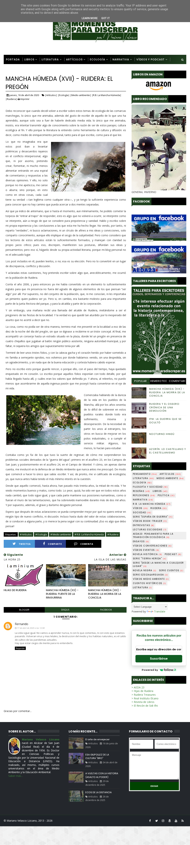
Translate (159, 611)
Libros (29, 59)
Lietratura (142, 587)
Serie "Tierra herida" (149, 558)
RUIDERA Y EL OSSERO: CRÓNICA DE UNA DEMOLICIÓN (164, 407)
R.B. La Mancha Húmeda (152, 503)
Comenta (86, 544)
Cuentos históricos (149, 583)
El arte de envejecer (97, 739)
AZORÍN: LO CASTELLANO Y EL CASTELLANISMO (167, 450)
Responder (20, 648)
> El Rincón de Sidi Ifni (145, 705)
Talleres (12, 69)
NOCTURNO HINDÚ (162, 434)
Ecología (97, 59)
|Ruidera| (11, 99)
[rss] (182, 820)
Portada (13, 59)
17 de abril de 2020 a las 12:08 (31, 628)
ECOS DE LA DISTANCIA (98, 792)
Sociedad (142, 512)
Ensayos (141, 541)
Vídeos (140, 508)
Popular (140, 381)
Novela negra (144, 570)
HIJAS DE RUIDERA (15, 590)
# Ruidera (112, 534)
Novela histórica (147, 554)
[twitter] (156, 820)
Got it (105, 18)
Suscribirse (159, 658)
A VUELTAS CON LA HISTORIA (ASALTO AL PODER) (101, 775)
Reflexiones (144, 495)
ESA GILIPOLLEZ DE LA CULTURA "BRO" (97, 756)
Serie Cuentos (171, 570)
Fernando (21, 624)
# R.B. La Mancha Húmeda (89, 534)
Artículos (74, 59)
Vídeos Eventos (146, 550)
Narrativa (120, 59)
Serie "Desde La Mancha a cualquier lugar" (158, 564)
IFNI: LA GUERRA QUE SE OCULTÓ (165, 420)
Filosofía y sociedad (150, 486)
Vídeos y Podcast (150, 59)
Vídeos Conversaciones (152, 545)
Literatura (50, 59)
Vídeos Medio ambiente (151, 578)
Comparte (55, 544)
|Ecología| (64, 95)
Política (166, 495)
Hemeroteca (158, 381)
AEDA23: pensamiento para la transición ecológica (153, 535)
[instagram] (163, 820)
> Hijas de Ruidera (142, 691)
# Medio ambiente (60, 534)
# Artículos (26, 534)
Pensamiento (145, 474)
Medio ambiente (170, 478)
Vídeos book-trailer (150, 521)
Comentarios (177, 381)
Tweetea (25, 544)
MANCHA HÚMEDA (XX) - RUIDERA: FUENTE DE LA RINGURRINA (62, 594)
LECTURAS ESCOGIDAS (150, 529)
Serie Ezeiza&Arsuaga (150, 574)
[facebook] (150, 820)
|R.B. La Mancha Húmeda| (106, 95)
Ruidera (158, 508)
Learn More (90, 18)
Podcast (173, 554)
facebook (106, 609)
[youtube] (176, 820)
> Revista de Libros (143, 702)
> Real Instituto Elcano (145, 698)
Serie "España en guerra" (153, 516)
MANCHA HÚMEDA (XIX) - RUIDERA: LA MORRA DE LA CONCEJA (104, 594)
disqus (65, 609)
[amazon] (169, 820)
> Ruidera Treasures (144, 694)
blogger (24, 609)
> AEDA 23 (138, 687)
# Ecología (41, 534)
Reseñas (141, 491)
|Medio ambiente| (80, 95)
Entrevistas (143, 525)
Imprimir (25, 99)
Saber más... (15, 776)
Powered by (150, 669)
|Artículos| (51, 95)
